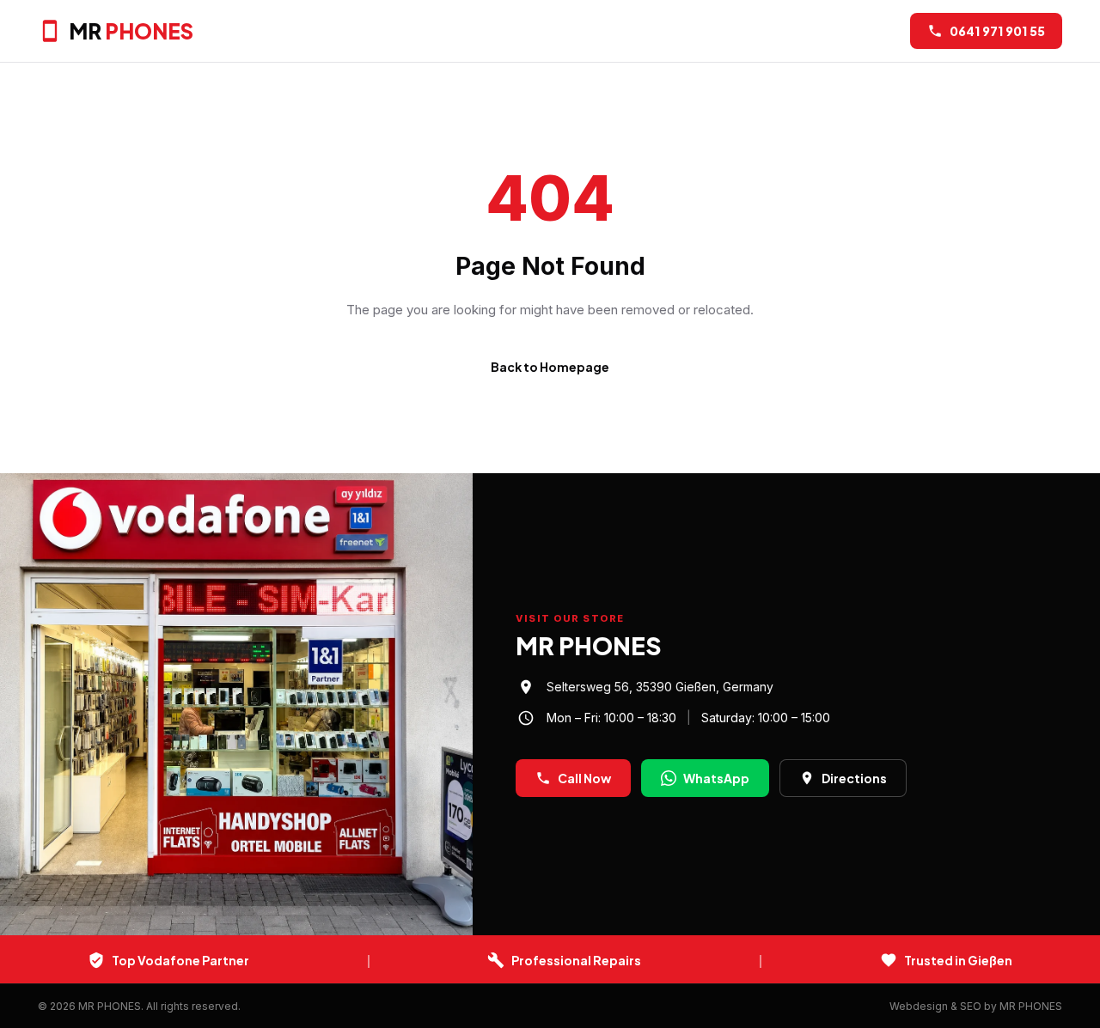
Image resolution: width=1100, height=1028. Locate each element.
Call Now (584, 778)
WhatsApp (716, 778)
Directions (854, 778)
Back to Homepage (550, 366)
